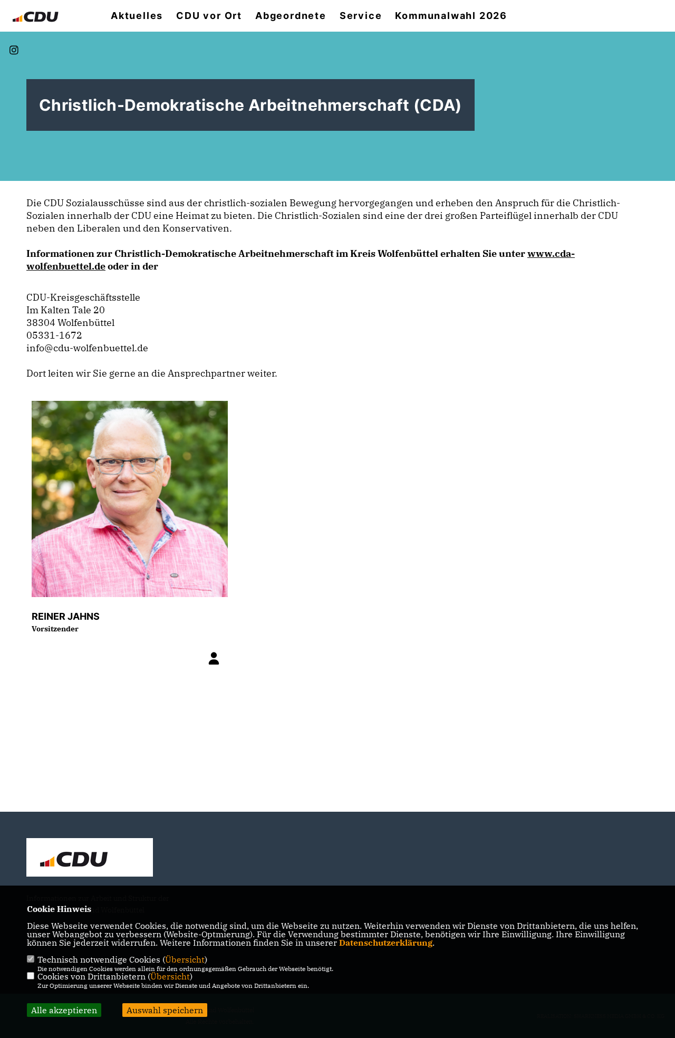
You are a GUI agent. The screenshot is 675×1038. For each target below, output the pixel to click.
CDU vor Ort (209, 16)
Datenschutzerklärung (385, 942)
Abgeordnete (290, 16)
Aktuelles (137, 16)
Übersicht (185, 959)
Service (361, 16)
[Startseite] (89, 859)
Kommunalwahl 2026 (451, 16)
